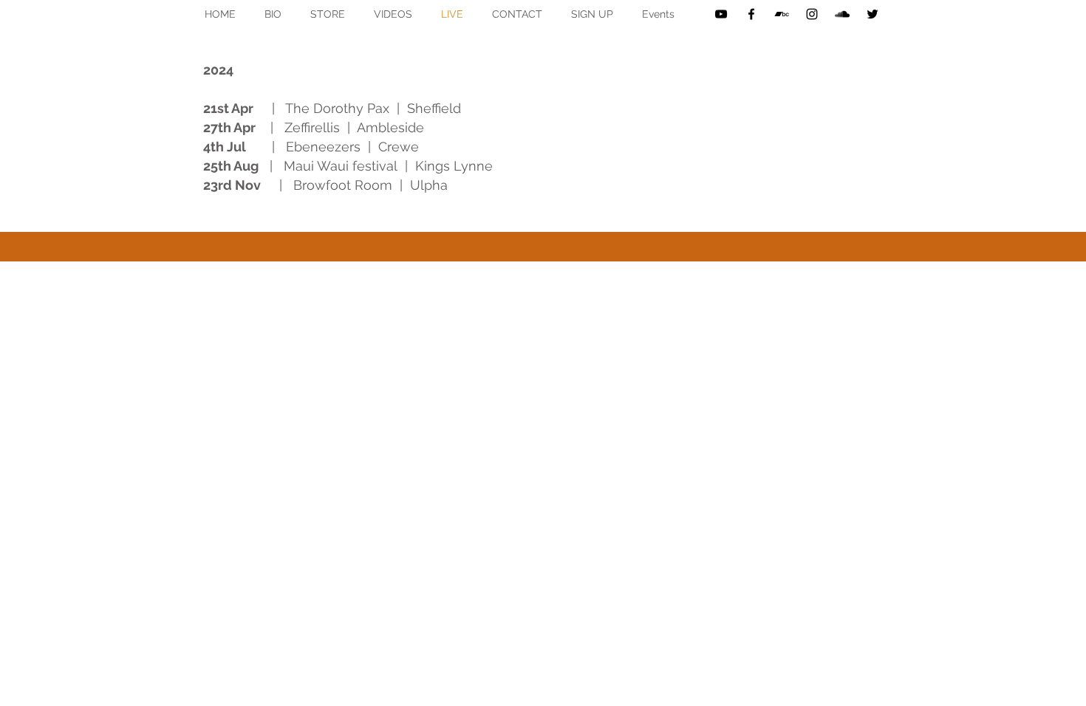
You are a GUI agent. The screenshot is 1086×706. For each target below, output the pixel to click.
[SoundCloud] (842, 14)
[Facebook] (751, 14)
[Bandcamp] (781, 14)
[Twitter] (872, 14)
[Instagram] (812, 14)
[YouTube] (721, 14)
